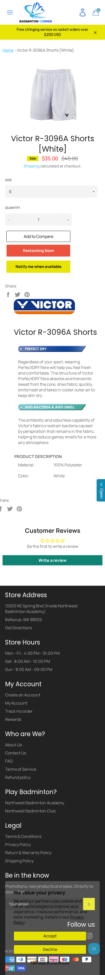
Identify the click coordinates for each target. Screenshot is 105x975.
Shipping (32, 166)
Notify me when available (38, 266)
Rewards (13, 719)
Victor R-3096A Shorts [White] (45, 50)
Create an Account (22, 695)
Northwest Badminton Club (30, 811)
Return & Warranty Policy (28, 852)
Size (8, 180)
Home (8, 50)
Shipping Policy (19, 861)
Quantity (12, 208)
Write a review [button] (52, 560)
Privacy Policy (18, 844)
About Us (13, 745)
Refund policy (18, 777)
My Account (16, 703)
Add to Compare (38, 236)
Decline (50, 949)
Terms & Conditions (23, 836)
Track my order (19, 711)
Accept (50, 936)
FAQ (9, 761)
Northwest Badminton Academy (34, 803)
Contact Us (15, 753)
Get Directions (18, 627)
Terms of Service (20, 769)
